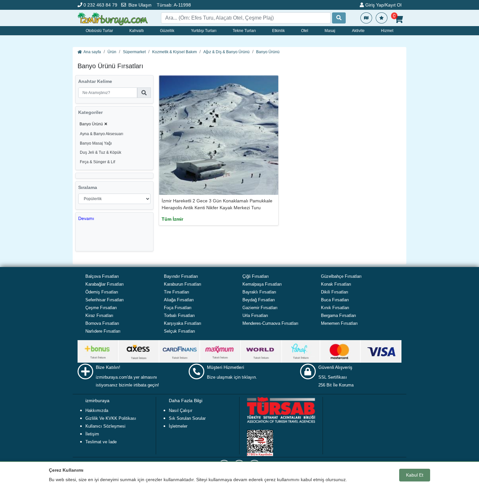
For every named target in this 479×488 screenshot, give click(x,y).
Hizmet (387, 30)
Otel (304, 30)
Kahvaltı (136, 30)
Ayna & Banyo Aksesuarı (101, 134)
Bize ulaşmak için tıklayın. (232, 377)
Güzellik (167, 30)
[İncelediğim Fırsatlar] (381, 18)
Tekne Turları (244, 30)
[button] (86, 218)
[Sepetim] (398, 19)
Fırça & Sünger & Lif (97, 162)
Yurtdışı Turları (203, 30)
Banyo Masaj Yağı (96, 143)
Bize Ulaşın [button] (140, 5)
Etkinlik (278, 30)
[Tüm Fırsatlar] (366, 18)
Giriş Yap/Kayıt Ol (382, 5)
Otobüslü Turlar (99, 30)
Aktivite (358, 30)
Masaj (330, 30)
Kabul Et (414, 475)
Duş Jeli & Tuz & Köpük (100, 152)
